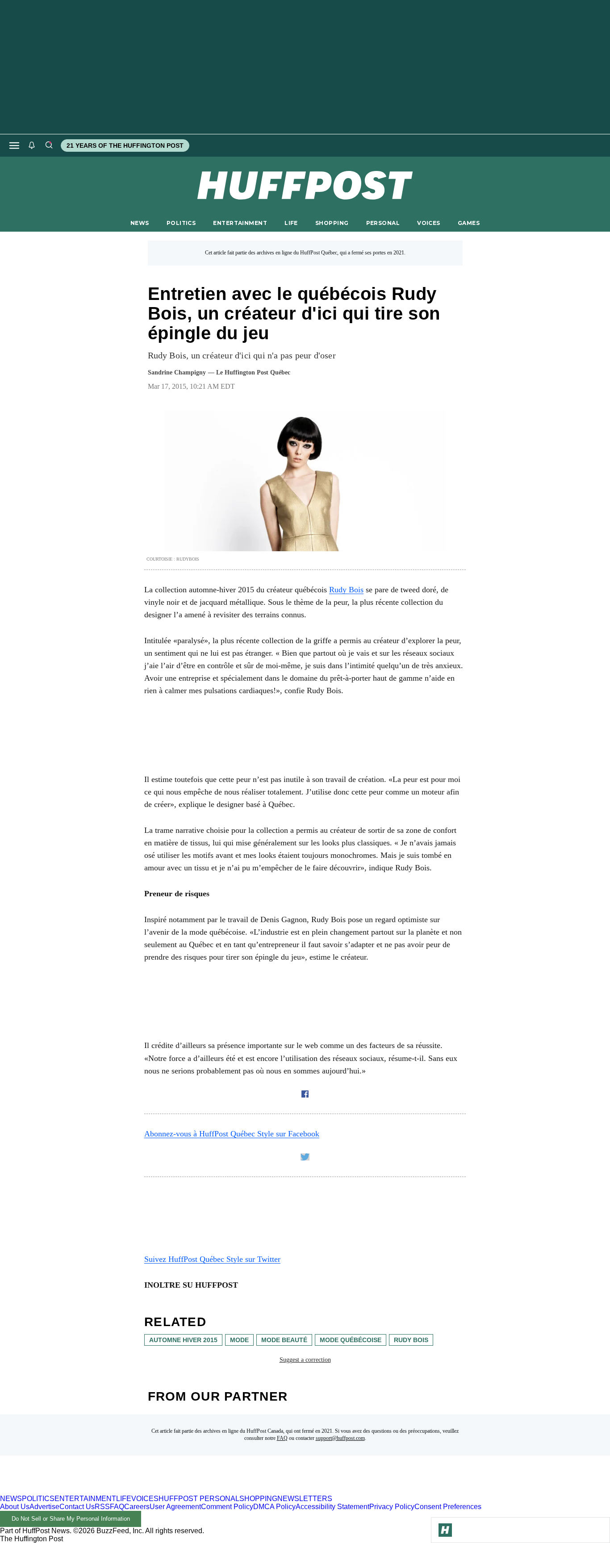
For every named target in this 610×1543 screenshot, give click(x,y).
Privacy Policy (391, 1506)
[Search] (49, 145)
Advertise (44, 1506)
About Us (14, 1506)
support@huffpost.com (340, 1438)
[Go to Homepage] (445, 1530)
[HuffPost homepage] (115, 1490)
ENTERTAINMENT (240, 223)
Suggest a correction (305, 1359)
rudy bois (411, 1339)
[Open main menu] (14, 145)
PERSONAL (383, 223)
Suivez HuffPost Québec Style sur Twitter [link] (212, 1259)
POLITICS (181, 223)
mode (239, 1339)
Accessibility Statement (332, 1506)
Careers (137, 1506)
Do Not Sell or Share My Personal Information (71, 1518)
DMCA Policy (274, 1506)
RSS (102, 1506)
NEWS (139, 223)
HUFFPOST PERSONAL (199, 1498)
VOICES (428, 223)
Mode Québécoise (350, 1339)
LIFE (291, 223)
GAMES (469, 223)
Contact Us (77, 1506)
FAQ (282, 1438)
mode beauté (284, 1339)
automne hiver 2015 (183, 1339)
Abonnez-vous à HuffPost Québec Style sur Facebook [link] (231, 1133)
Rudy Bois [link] (346, 589)
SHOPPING (331, 223)
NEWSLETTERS (304, 1498)
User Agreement (175, 1506)
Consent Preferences (447, 1506)
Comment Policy (227, 1506)
